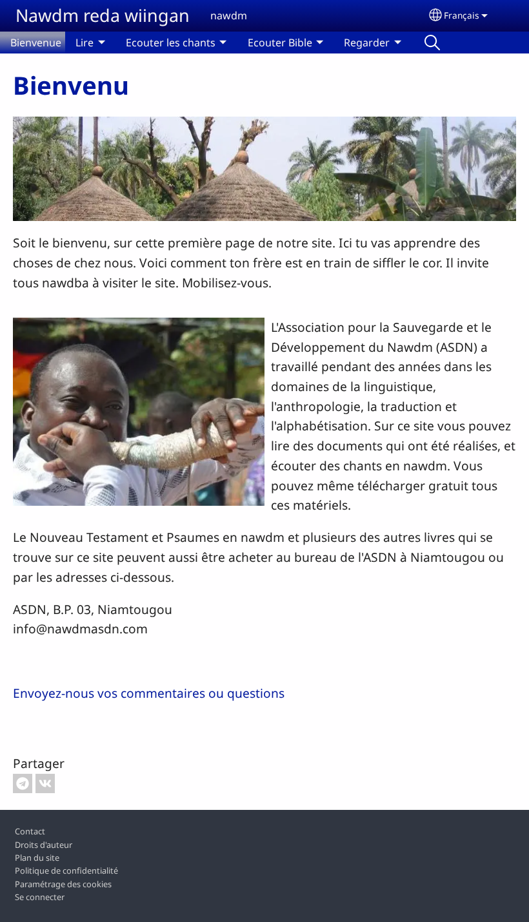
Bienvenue (35, 42)
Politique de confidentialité (66, 870)
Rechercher (432, 42)
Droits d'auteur (43, 844)
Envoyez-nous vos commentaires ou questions (148, 693)
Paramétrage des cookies (63, 884)
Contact (30, 831)
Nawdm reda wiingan (102, 15)
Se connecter (40, 897)
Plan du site (37, 857)
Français (461, 15)
